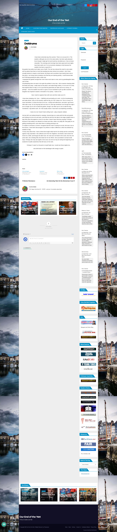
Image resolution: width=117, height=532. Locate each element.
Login (72, 234)
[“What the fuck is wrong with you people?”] (88, 294)
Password (83, 59)
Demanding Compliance (26, 494)
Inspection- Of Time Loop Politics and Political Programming (87, 87)
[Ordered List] (38, 243)
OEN (33, 212)
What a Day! (59, 171)
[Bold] (30, 243)
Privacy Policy (93, 527)
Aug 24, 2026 (45, 497)
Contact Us (78, 527)
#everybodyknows (85, 473)
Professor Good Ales (57, 28)
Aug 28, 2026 (26, 497)
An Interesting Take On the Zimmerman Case (60, 181)
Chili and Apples (25, 171)
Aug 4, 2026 (64, 212)
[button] (96, 29)
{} (47, 242)
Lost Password (84, 71)
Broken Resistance (29, 181)
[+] (49, 242)
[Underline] (34, 243)
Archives (73, 527)
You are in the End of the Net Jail (89, 530)
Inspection (43, 491)
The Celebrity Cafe (85, 453)
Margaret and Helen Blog (87, 327)
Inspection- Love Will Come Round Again (86, 234)
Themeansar (46, 527)
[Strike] (36, 243)
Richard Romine (25, 491)
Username (83, 52)
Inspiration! (42, 171)
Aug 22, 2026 (26, 212)
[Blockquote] (41, 243)
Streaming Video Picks (28, 31)
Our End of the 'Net (58, 20)
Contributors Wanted (40, 28)
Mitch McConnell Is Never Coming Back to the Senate (67, 210)
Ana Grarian (33, 47)
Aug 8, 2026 (45, 212)
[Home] (22, 28)
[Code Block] (43, 243)
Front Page (26, 40)
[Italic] (32, 243)
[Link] (45, 243)
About (70, 527)
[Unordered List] (40, 243)
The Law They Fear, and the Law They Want (87, 494)
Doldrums (30, 43)
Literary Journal (72, 28)
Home (28, 28)
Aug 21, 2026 (84, 497)
